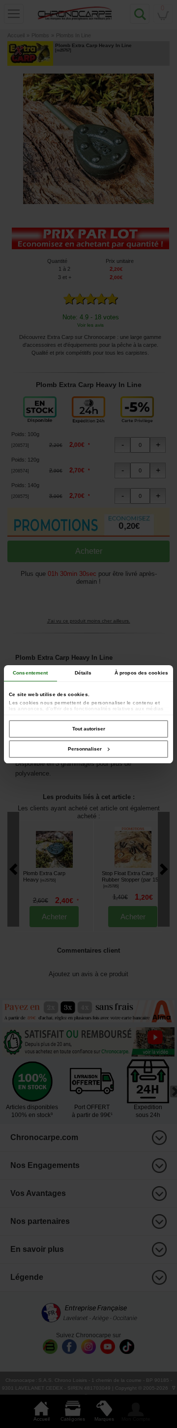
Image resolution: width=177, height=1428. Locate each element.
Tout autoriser (88, 728)
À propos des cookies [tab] (141, 672)
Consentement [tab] (30, 672)
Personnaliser (85, 749)
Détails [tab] (83, 672)
